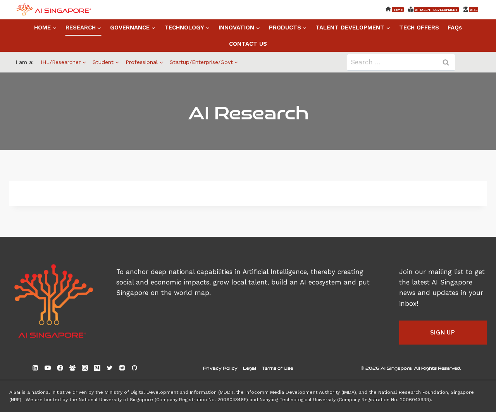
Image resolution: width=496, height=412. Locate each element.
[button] (443, 333)
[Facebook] (60, 368)
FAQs (455, 27)
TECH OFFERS (419, 27)
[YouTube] (47, 368)
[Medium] (97, 368)
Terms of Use (277, 367)
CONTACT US (248, 43)
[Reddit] (122, 368)
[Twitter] (109, 368)
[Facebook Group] (72, 368)
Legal (249, 367)
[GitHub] (134, 368)
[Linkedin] (35, 368)
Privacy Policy (220, 367)
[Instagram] (85, 368)
